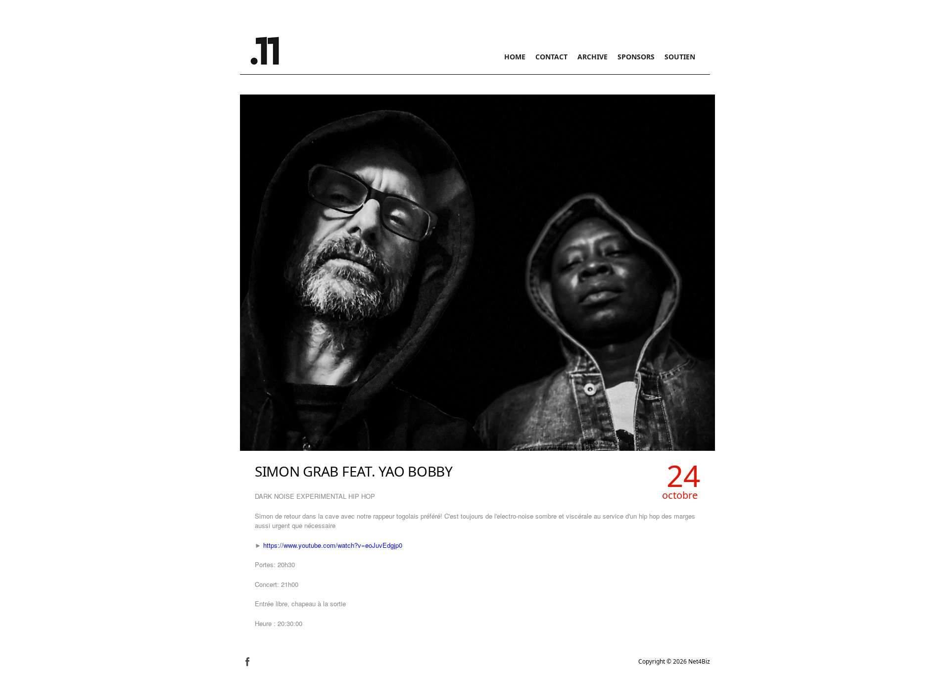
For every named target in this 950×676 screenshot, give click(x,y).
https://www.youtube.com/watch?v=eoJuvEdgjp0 (332, 545)
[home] (264, 49)
